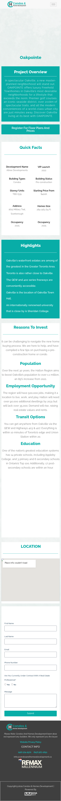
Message (8, 692)
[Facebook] (26, 774)
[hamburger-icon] (53, 4)
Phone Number (11, 663)
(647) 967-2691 (40, 752)
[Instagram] (34, 774)
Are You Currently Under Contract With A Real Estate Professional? (27, 678)
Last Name (9, 636)
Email (6, 649)
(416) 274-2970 (24, 752)
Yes (8, 684)
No (15, 684)
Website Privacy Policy (30, 742)
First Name (9, 623)
